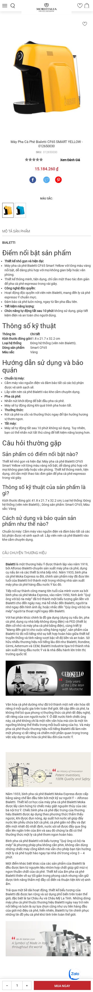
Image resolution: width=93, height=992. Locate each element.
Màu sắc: (46, 198)
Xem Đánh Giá (70, 160)
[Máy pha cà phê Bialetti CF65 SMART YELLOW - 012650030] (46, 77)
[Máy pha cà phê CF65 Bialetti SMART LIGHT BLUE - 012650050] (20, 210)
